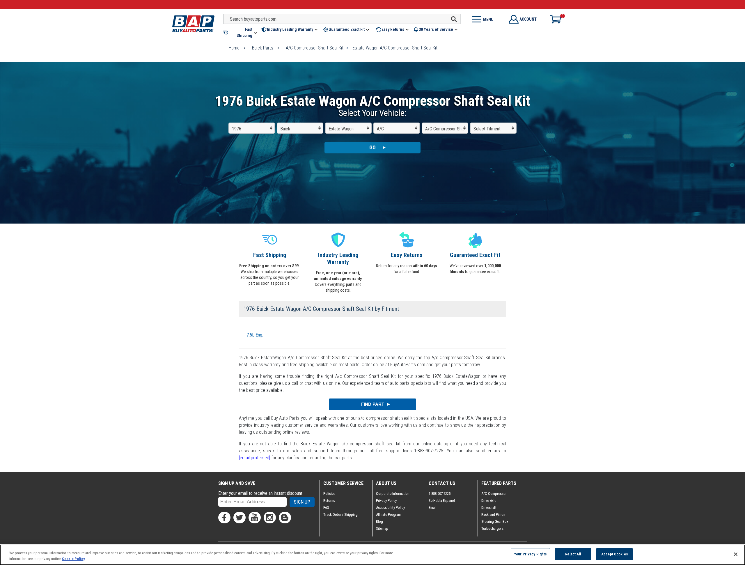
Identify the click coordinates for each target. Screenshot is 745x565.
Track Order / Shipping (340, 514)
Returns (329, 500)
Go (372, 147)
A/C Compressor (494, 493)
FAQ (326, 507)
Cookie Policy (73, 559)
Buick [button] (285, 129)
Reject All (573, 554)
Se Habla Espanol (442, 500)
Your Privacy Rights (530, 554)
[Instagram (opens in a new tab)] (270, 517)
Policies (329, 493)
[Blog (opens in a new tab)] (285, 517)
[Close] (735, 554)
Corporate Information (392, 493)
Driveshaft (488, 507)
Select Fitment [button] (487, 129)
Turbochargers (492, 528)
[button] (240, 32)
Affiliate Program (388, 514)
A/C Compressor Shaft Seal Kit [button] (446, 129)
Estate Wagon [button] (341, 129)
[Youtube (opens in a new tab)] (255, 517)
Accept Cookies (614, 554)
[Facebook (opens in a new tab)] (224, 517)
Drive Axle (488, 500)
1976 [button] (236, 129)
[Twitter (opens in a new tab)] (239, 517)
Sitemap (382, 528)
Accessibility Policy (390, 507)
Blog (379, 521)
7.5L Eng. (254, 335)
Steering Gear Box (494, 521)
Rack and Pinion (493, 514)
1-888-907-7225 (439, 493)
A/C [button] (380, 129)
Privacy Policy (386, 500)
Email (433, 507)
